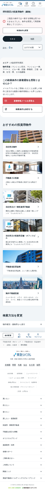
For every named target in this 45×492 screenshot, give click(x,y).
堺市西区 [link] (24, 345)
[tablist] (22, 39)
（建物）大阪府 (11, 345)
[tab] (12, 39)
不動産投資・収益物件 (32, 342)
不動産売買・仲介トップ (12, 342)
